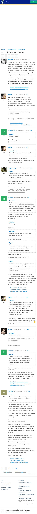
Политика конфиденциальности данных (24, 486)
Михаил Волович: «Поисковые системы (19, 287)
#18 (28, 329)
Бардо (10, 94)
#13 (31, 130)
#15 (31, 168)
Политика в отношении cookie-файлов (24, 491)
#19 (28, 350)
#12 (27, 94)
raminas (10, 197)
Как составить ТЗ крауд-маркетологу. (18, 289)
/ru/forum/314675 (12, 189)
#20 (29, 391)
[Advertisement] (18, 8)
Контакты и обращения (24, 498)
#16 (28, 197)
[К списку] (5, 52)
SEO (2, 480)
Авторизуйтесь (8, 472)
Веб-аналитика (5, 485)
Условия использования (24, 482)
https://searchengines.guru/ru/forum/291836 (24, 118)
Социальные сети (6, 483)
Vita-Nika (10, 391)
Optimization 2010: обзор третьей (17, 458)
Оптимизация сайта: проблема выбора (19, 462)
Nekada (10, 329)
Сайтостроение (11, 49)
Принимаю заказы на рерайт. (16, 123)
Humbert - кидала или (15, 124)
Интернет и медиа (6, 487)
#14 (27, 147)
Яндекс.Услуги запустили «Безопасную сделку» (20, 383)
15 (16, 56)
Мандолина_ (12, 168)
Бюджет (12, 87)
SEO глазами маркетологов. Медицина (18, 291)
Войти (33, 2)
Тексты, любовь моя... (26, 124)
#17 (27, 297)
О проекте (21, 480)
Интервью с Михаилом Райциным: (17, 385)
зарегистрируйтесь (20, 472)
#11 (29, 59)
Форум (3, 49)
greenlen (10, 59)
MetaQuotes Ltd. (29, 504)
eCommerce (4, 489)
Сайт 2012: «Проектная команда (17, 460)
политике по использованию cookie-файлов (18, 512)
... (12, 56)
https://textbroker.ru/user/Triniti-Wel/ (16, 192)
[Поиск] (29, 2)
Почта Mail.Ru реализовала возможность (19, 381)
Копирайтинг (21, 49)
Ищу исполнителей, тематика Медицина (19, 89)
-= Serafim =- (11, 130)
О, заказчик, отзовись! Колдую (22, 87)
